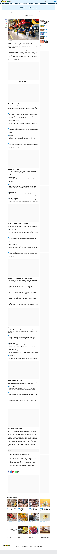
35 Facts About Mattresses (46, 38)
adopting (21, 232)
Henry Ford (11, 122)
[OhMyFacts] (6, 1)
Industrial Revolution (24, 114)
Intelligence (15, 297)
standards (14, 461)
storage (26, 201)
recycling (29, 238)
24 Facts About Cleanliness (10, 510)
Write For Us (18, 546)
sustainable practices (33, 226)
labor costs (31, 287)
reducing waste (26, 352)
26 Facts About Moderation (46, 42)
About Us (17, 545)
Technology (50, 3)
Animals (2, 3)
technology (11, 138)
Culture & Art (9, 3)
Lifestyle (37, 3)
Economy (14, 349)
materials (15, 44)
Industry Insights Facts (28, 15)
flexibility (19, 358)
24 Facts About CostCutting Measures (22, 510)
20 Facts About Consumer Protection (44, 537)
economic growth (30, 108)
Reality (15, 303)
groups (25, 186)
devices (15, 292)
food (10, 57)
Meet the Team (29, 545)
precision (36, 144)
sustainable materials (15, 246)
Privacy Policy (39, 546)
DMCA (31, 546)
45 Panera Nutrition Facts (46, 27)
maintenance (22, 305)
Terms (35, 546)
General (28, 3)
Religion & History (42, 3)
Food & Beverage (23, 3)
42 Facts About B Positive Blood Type (46, 22)
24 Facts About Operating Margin (32, 523)
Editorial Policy (23, 545)
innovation (33, 122)
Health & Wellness (32, 3)
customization (18, 346)
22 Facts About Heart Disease (46, 34)
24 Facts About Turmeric (23, 522)
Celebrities (13, 3)
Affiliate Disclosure (25, 546)
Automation (11, 286)
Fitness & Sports (18, 3)
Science (46, 3)
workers (32, 304)
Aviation (5, 3)
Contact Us (43, 545)
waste (26, 129)
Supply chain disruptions (13, 388)
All (55, 3)
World (53, 3)
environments (17, 147)
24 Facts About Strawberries (10, 523)
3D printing (11, 137)
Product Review (36, 545)
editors (32, 461)
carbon (23, 231)
